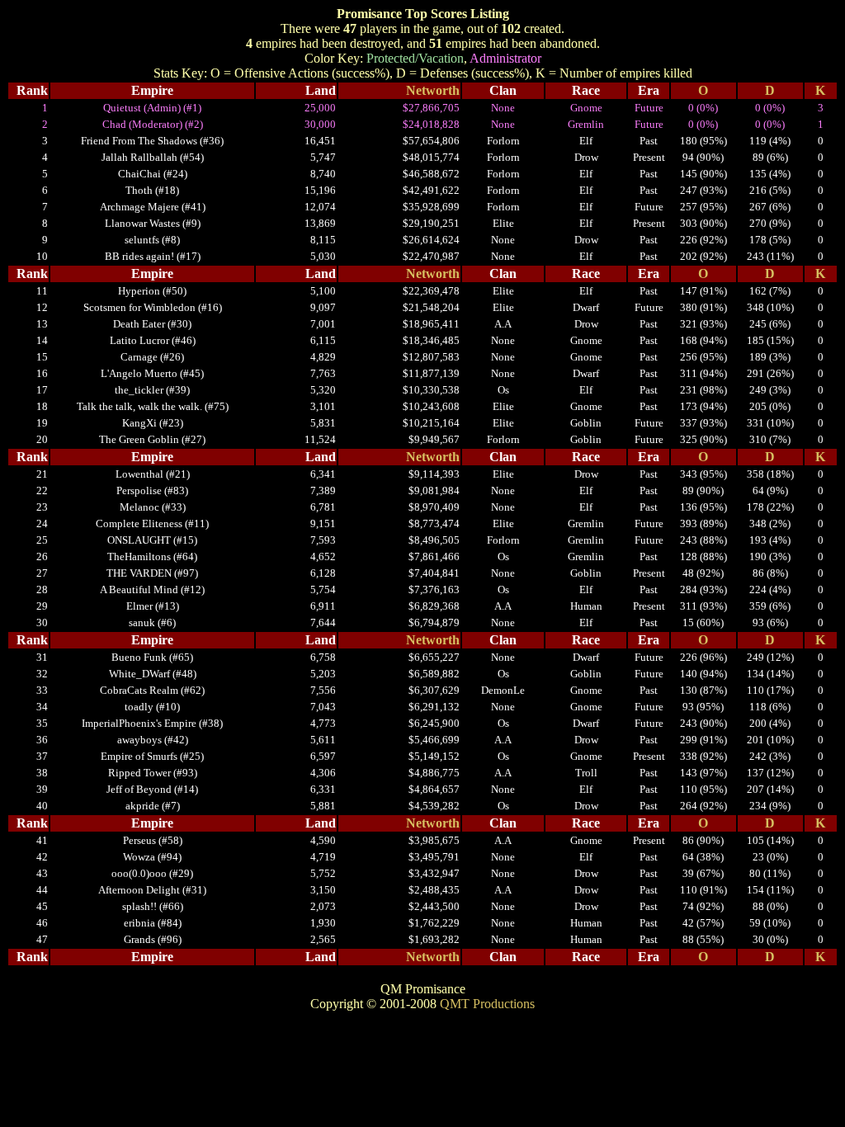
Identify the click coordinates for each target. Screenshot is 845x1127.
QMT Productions (487, 1004)
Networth (433, 90)
